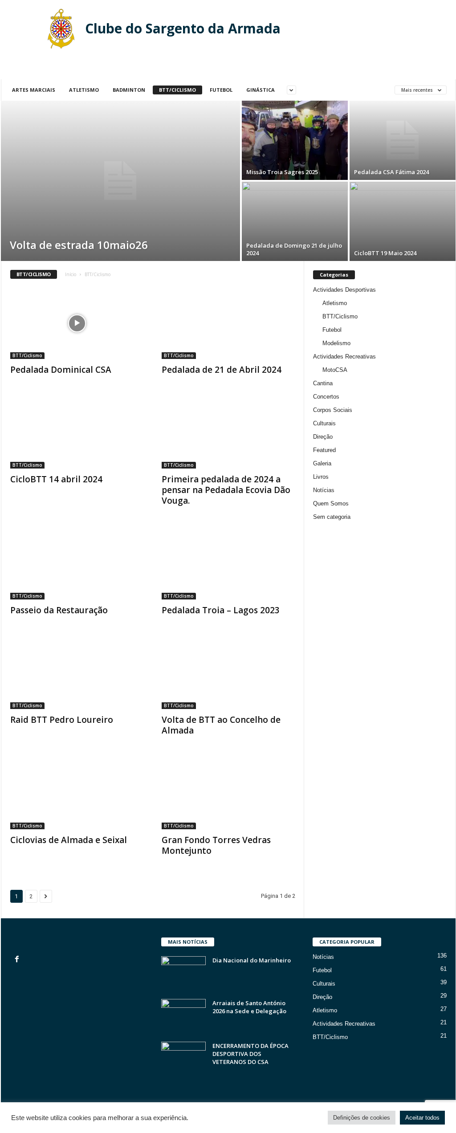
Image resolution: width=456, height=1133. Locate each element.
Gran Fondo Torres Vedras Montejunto (216, 845)
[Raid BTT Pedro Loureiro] (77, 673)
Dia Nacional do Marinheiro (251, 960)
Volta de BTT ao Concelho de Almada (221, 725)
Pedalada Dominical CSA (60, 369)
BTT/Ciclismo (177, 89)
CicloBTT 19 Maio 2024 (385, 253)
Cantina (323, 383)
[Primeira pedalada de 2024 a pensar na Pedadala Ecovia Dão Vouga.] (228, 433)
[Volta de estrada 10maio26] (120, 181)
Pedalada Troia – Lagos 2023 (221, 610)
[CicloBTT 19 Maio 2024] (403, 221)
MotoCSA (334, 370)
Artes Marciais (33, 89)
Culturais (324, 423)
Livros (321, 476)
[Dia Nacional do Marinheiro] (183, 973)
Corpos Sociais (332, 410)
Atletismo (84, 89)
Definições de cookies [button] (361, 1117)
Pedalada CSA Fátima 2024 (391, 172)
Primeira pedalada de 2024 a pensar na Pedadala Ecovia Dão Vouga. (226, 489)
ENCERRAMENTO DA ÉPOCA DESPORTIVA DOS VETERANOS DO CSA (250, 1054)
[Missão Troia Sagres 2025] (295, 140)
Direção (323, 436)
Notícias (323, 490)
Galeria (322, 463)
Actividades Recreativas (344, 356)
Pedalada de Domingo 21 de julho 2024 (294, 249)
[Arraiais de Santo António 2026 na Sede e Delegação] (183, 1015)
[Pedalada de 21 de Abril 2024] (228, 323)
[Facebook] (18, 960)
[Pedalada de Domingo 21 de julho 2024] (295, 221)
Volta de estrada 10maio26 (79, 244)
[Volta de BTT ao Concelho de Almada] (228, 673)
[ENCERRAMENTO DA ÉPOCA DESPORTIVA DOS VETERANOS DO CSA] (183, 1058)
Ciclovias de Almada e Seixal (68, 840)
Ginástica (260, 89)
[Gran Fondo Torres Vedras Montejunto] (228, 793)
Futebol (221, 89)
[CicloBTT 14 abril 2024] (77, 433)
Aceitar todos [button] (422, 1117)
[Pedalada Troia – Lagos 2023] (228, 563)
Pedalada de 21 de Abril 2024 (221, 369)
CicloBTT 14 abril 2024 (56, 479)
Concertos (326, 396)
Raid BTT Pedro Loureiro (61, 719)
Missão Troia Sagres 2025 (282, 172)
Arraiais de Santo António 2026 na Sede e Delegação (249, 1007)
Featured (324, 450)
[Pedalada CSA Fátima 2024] (403, 140)
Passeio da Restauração (59, 610)
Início (70, 274)
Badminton (129, 89)
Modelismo (336, 343)
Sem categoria (331, 517)
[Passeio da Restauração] (77, 563)
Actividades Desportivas (344, 289)
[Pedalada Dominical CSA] (77, 323)
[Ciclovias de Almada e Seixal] (77, 793)
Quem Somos (331, 503)
